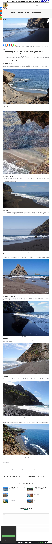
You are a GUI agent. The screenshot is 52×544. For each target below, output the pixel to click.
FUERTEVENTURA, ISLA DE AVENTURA (40, 493)
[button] (8, 540)
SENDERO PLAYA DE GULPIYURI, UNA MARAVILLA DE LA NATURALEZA (40, 488)
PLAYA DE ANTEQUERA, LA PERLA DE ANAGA (16, 493)
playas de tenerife (26, 469)
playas (4, 19)
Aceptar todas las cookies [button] (8, 535)
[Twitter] (5, 45)
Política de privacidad (17, 542)
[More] (15, 45)
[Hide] (0, 20)
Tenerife (4, 56)
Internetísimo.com (46, 542)
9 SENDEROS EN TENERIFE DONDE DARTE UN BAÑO (41, 500)
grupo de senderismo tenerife (19, 469)
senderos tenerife (37, 469)
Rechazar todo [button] (8, 538)
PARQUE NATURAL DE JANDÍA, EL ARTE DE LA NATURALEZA (17, 488)
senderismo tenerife (31, 469)
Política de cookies (24, 542)
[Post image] (5, 489)
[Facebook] (3, 45)
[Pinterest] (11, 45)
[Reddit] (7, 45)
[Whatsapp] (13, 45)
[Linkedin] (9, 45)
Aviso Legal (29, 542)
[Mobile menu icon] (48, 5)
